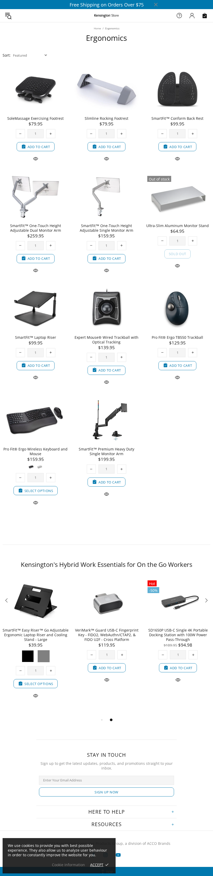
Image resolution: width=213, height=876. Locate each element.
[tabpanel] (43, 636)
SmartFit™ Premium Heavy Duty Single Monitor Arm (106, 451)
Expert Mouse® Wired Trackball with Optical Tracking (106, 339)
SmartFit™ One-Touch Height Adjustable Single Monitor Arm (106, 228)
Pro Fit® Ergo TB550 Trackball (177, 337)
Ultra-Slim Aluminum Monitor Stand (177, 225)
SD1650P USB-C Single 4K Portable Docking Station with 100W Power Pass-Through (115, 635)
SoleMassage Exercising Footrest (35, 118)
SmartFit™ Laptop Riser (35, 337)
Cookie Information (68, 864)
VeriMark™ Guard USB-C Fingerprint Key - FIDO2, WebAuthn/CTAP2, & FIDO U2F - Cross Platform (43, 635)
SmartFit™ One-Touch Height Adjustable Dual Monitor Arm (35, 228)
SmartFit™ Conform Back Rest (177, 118)
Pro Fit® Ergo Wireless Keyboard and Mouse (35, 451)
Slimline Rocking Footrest (106, 118)
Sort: (7, 55)
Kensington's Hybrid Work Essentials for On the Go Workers (106, 564)
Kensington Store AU (106, 15)
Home (97, 28)
